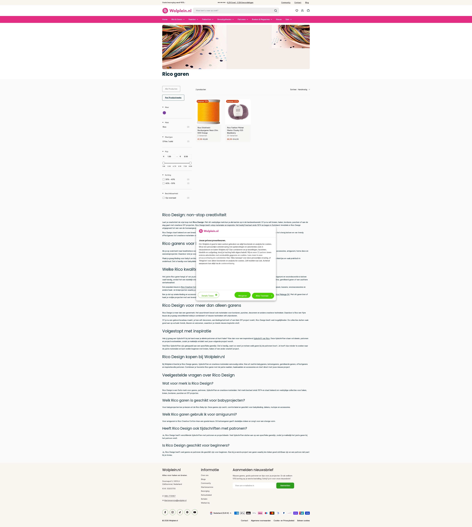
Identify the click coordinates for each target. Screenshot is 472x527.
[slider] (163, 163)
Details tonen (208, 296)
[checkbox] (164, 113)
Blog (307, 2)
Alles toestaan (262, 296)
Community (285, 2)
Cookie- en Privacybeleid (284, 520)
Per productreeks (173, 98)
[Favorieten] (297, 10)
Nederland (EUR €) (221, 513)
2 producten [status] (201, 89)
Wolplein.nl (173, 520)
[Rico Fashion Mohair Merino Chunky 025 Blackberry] (238, 112)
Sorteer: (298, 89)
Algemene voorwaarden (261, 520)
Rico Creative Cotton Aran (192, 287)
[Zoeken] (275, 10)
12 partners (261, 252)
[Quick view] (218, 122)
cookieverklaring (227, 263)
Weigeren (242, 296)
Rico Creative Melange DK (279, 294)
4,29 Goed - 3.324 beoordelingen (240, 2)
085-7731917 (170, 496)
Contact (297, 2)
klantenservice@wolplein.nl (175, 500)
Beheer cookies (303, 520)
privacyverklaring (206, 258)
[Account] (302, 10)
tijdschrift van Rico (262, 338)
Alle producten (171, 89)
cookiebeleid (221, 258)
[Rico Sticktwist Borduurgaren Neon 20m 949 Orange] (208, 112)
